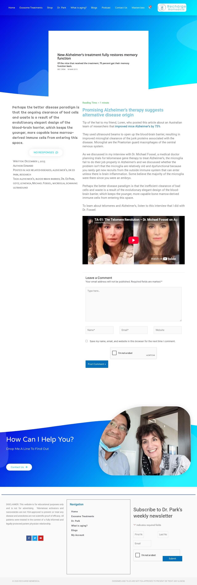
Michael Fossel (41, 183)
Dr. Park (61, 7)
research (25, 174)
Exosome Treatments (31, 7)
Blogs (94, 7)
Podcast (106, 7)
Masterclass (138, 7)
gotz (16, 183)
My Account (77, 535)
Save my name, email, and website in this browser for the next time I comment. (132, 341)
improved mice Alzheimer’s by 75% (137, 126)
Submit (172, 558)
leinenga (25, 183)
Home (11, 7)
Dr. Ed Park (67, 178)
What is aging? (78, 7)
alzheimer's (60, 170)
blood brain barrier (48, 178)
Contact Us (121, 7)
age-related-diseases (38, 170)
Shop (50, 7)
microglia (58, 183)
